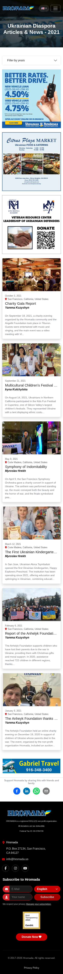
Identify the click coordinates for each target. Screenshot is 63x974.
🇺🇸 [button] (43, 8)
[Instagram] (15, 868)
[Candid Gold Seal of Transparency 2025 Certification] (31, 920)
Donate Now (30, 936)
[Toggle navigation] (55, 8)
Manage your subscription (38, 904)
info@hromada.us (17, 859)
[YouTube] (25, 868)
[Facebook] (5, 868)
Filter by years (16, 60)
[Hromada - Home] (19, 8)
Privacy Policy (31, 967)
